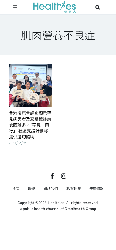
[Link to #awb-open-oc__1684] (15, 7)
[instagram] (63, 176)
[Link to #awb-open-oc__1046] (98, 7)
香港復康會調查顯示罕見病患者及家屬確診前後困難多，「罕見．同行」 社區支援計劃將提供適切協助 (30, 125)
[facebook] (52, 176)
